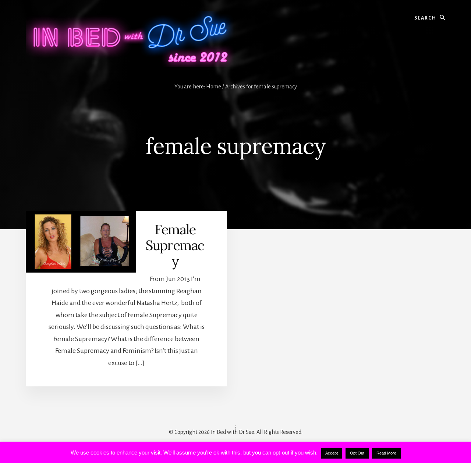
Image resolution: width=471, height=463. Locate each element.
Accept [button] (331, 453)
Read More (386, 453)
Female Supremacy (175, 245)
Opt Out (357, 453)
